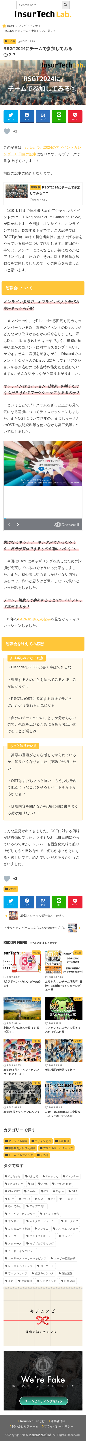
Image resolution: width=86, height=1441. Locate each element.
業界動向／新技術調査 (22, 1148)
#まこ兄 (33, 1176)
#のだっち (14, 1176)
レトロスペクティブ (20, 1266)
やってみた (15, 1206)
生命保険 (26, 1281)
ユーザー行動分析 (65, 1258)
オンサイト (15, 1221)
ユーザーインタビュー (21, 1251)
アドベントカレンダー (21, 1213)
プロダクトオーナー (42, 1236)
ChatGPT (14, 1191)
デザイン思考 (43, 1141)
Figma (60, 1191)
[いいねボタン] (7, 131)
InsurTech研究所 (40, 1435)
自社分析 (69, 1281)
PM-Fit (26, 1198)
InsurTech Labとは (32, 1421)
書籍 (11, 1281)
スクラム (43, 1228)
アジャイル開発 (18, 1141)
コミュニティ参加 (19, 1228)
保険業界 (67, 1273)
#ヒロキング (15, 1183)
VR (53, 1198)
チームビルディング (20, 1155)
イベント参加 (51, 1213)
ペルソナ (67, 1236)
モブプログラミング (42, 1243)
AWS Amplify (63, 1183)
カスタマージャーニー (43, 1221)
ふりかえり (69, 1198)
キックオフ (71, 1221)
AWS (44, 1183)
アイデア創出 (38, 1206)
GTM (11, 1198)
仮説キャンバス (44, 1273)
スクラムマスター (67, 1228)
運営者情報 (58, 1421)
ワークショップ (17, 1273)
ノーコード (15, 1236)
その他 (11, 41)
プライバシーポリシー (58, 1426)
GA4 (74, 1191)
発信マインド (48, 1281)
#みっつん (52, 1176)
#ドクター (72, 1176)
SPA (40, 1198)
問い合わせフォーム (25, 1426)
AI (32, 1183)
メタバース (15, 1243)
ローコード (47, 1266)
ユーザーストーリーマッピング (27, 1258)
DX (46, 1191)
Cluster (32, 1191)
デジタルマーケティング (58, 1148)
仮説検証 (63, 1141)
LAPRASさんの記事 (34, 619)
